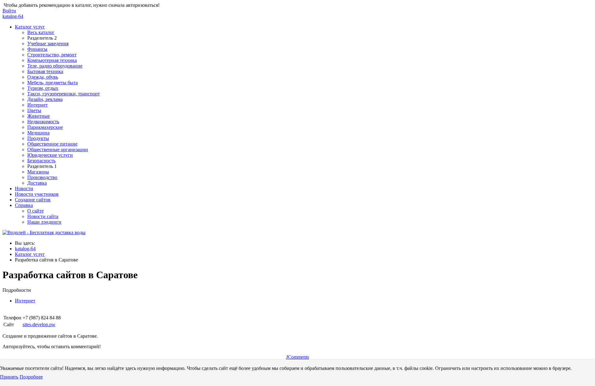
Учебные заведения (47, 43)
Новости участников (37, 194)
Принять (9, 376)
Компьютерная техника (52, 60)
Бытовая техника (45, 71)
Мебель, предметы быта (52, 82)
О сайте (35, 210)
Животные (38, 116)
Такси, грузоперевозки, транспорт (63, 93)
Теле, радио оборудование (54, 65)
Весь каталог (41, 32)
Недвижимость (43, 121)
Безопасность (41, 160)
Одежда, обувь (42, 77)
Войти (9, 10)
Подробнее (31, 376)
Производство (42, 177)
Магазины (38, 171)
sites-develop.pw (39, 324)
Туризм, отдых (42, 88)
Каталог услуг (30, 26)
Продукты (38, 138)
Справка (24, 205)
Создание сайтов (33, 199)
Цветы (34, 110)
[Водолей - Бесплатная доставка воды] (44, 232)
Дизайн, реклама (45, 99)
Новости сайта (42, 216)
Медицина (38, 132)
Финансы (37, 49)
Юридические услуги (50, 155)
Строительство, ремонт (52, 54)
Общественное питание (52, 144)
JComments (297, 357)
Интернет (37, 104)
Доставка (37, 183)
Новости (24, 188)
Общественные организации (57, 149)
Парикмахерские (45, 127)
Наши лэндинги (44, 222)
